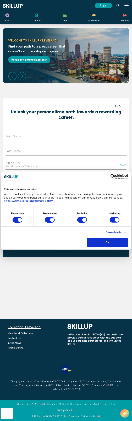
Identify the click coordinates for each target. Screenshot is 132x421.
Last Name (13, 151)
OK (107, 242)
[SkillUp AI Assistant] (124, 413)
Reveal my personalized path (29, 59)
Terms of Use (89, 404)
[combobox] (66, 165)
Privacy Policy (107, 404)
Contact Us (14, 338)
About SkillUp (15, 347)
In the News (14, 343)
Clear (123, 165)
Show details (113, 232)
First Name (13, 136)
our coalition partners (84, 340)
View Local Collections (20, 333)
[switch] (50, 219)
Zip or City (13, 163)
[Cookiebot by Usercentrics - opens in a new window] (113, 176)
